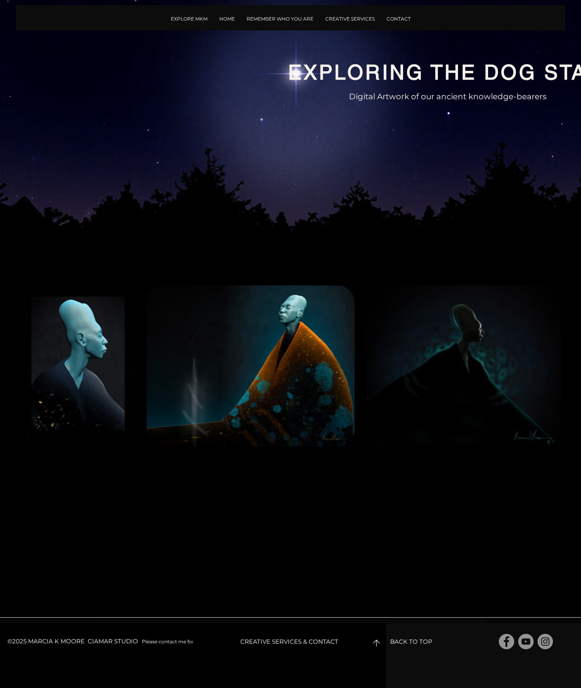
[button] (280, 18)
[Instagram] (545, 641)
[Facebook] (506, 641)
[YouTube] (526, 641)
